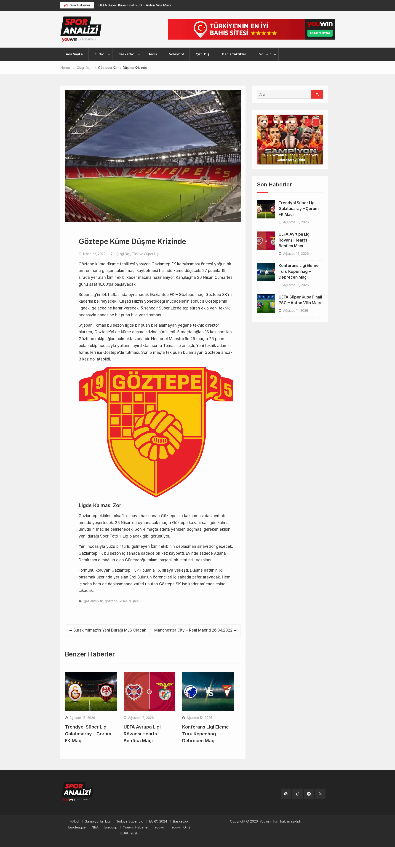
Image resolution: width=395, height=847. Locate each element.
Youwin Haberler (136, 827)
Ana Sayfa (74, 54)
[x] (320, 794)
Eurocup (110, 827)
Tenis (152, 54)
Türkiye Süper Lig (145, 254)
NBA (95, 827)
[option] (139, 5)
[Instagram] (286, 794)
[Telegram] (309, 794)
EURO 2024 (158, 821)
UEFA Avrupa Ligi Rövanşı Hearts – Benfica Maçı (142, 733)
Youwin (265, 54)
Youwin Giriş (180, 827)
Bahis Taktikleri (234, 54)
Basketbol (126, 54)
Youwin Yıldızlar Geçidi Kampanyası (291, 145)
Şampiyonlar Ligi (97, 821)
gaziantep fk (93, 601)
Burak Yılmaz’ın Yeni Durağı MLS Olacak (109, 630)
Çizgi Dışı (203, 54)
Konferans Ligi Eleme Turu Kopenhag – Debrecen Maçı (205, 733)
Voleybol (176, 54)
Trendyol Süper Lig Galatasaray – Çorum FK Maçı (88, 733)
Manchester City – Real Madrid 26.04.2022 (193, 630)
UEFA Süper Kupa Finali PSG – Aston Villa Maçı (134, 5)
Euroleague (77, 827)
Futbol (100, 54)
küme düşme (129, 601)
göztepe (111, 601)
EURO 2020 (129, 833)
